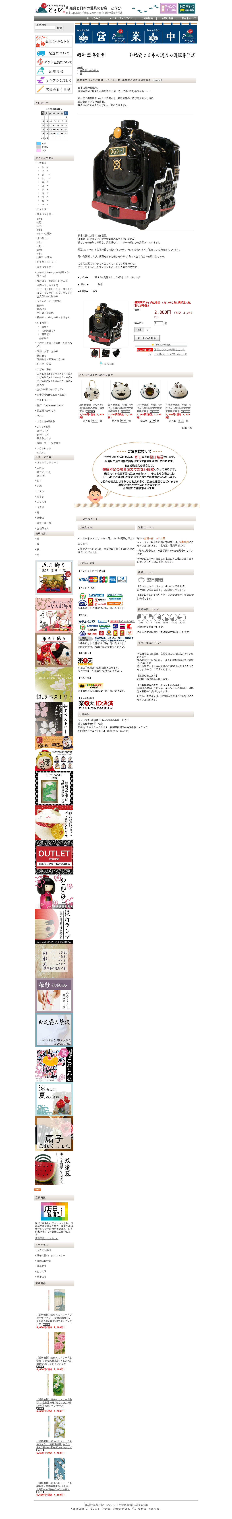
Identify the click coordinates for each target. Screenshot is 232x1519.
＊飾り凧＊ (43, 338)
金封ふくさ (43, 431)
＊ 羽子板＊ (44, 334)
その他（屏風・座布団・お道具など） (54, 344)
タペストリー (44, 238)
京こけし (41, 476)
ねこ (39, 480)
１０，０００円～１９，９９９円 (54, 289)
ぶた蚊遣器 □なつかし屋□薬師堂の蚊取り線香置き (91, 408)
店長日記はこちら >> (46, 1238)
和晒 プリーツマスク (49, 443)
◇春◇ (41, 218)
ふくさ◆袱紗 (43, 426)
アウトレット (44, 448)
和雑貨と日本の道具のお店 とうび (93, 8)
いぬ (39, 485)
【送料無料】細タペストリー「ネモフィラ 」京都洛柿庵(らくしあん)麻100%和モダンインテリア (54, 1444)
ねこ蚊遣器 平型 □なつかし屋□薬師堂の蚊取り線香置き (120, 408)
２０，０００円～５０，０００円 (54, 292)
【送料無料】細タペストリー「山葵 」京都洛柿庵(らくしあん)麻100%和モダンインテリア (54, 1402)
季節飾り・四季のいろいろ (51, 359)
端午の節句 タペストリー (51, 1255)
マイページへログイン (121, 18)
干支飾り (41, 163)
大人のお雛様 (44, 1250)
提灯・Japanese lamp (50, 405)
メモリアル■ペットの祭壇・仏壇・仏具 (53, 274)
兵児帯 (40, 384)
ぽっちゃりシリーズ (47, 462)
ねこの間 (41, 1271)
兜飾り (40, 305)
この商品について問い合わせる (170, 354)
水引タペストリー (46, 262)
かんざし (41, 452)
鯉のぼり (41, 309)
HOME (80, 67)
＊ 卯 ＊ (43, 178)
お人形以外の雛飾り (47, 296)
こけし (40, 467)
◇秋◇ (41, 226)
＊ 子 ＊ (43, 189)
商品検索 (41, 25)
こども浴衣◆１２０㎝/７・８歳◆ (54, 381)
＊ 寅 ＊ (43, 182)
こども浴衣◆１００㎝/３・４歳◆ (54, 373)
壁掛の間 (41, 1276)
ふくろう (41, 501)
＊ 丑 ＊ (43, 186)
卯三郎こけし (44, 472)
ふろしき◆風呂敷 (46, 421)
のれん (40, 416)
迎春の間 (41, 1266)
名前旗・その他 (45, 312)
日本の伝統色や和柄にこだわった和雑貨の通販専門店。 (95, 12)
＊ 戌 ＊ (43, 197)
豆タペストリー (45, 267)
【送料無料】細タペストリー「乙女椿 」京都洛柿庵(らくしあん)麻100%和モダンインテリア (54, 1360)
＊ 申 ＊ (43, 204)
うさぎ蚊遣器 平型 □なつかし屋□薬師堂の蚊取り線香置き (177, 408)
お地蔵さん (43, 528)
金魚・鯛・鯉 (44, 523)
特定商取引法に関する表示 (133, 1504)
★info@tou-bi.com (117, 730)
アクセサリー (44, 400)
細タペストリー (45, 214)
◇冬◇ (41, 229)
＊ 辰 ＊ (43, 175)
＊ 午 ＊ (43, 167)
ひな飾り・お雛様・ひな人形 (52, 281)
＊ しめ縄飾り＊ (46, 330)
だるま (40, 496)
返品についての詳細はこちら (169, 349)
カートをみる (93, 18)
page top (187, 428)
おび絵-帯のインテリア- (50, 389)
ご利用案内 (147, 18)
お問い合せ (167, 18)
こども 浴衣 (44, 369)
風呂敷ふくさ (44, 438)
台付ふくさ (43, 434)
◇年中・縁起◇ (44, 233)
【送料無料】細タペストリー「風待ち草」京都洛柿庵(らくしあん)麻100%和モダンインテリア (54, 1486)
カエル (40, 491)
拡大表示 (109, 363)
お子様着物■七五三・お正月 (52, 394)
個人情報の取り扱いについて (99, 1504)
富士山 (40, 517)
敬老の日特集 (44, 1260)
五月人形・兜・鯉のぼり (50, 301)
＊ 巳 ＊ (43, 171)
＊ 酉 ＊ (43, 200)
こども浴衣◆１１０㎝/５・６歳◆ (54, 377)
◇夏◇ (41, 222)
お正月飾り (43, 322)
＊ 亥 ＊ (43, 193)
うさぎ (40, 507)
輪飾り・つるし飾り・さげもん (53, 317)
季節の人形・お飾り (47, 351)
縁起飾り (41, 355)
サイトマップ (189, 18)
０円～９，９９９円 (47, 285)
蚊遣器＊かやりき (46, 410)
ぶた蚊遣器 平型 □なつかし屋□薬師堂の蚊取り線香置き (149, 408)
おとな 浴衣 (44, 364)
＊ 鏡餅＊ (43, 327)
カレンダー (43, 209)
